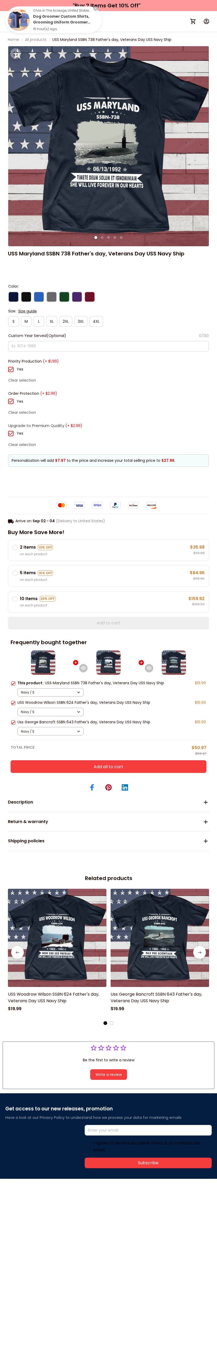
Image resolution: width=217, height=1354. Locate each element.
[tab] (95, 237)
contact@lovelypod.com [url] (39, 1207)
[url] (84, 1207)
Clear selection (22, 380)
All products (36, 39)
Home (13, 39)
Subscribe (148, 1163)
